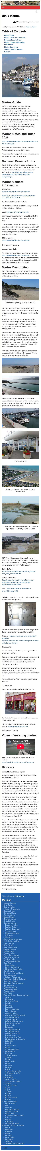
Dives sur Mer (10, 1113)
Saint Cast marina (10, 975)
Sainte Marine (10, 1051)
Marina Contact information (14, 42)
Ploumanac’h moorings (11, 957)
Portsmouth (9, 1139)
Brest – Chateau (10, 1011)
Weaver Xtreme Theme (31, 1148)
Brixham (8, 1127)
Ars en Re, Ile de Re (14, 1071)
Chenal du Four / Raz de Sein (15, 1015)
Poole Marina (9, 1137)
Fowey (7, 1133)
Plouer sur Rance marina (13, 969)
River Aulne (9, 999)
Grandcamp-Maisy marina (14, 1115)
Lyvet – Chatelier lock (12, 967)
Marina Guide (9, 35)
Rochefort (8, 1075)
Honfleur (8, 1119)
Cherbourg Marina (10, 913)
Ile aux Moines (12, 1055)
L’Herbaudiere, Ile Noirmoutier (15, 1039)
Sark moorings (9, 985)
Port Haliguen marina (12, 1029)
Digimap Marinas (8, 896)
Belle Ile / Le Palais (11, 1001)
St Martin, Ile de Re (13, 1073)
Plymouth (8, 1135)
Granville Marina (9, 921)
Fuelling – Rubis (10, 927)
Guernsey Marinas (10, 923)
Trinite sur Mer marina (12, 1081)
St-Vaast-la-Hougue (12, 1123)
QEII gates (9, 935)
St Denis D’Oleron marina (14, 1021)
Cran (8, 1089)
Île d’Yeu (8, 1099)
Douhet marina (10, 1025)
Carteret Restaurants (12, 909)
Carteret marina (9, 907)
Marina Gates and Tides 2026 (14, 38)
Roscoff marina (9, 971)
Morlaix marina (9, 951)
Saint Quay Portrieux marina (13, 983)
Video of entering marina (13, 49)
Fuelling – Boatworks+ (12, 929)
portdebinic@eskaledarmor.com (18, 212)
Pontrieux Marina (9, 959)
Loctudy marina (10, 1045)
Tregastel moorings (10, 989)
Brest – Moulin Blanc (12, 1009)
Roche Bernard (12, 1097)
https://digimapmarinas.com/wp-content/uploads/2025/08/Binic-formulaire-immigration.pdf (18, 174)
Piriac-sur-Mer (10, 1061)
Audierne (8, 997)
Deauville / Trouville (12, 1111)
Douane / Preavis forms (12, 40)
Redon (9, 1093)
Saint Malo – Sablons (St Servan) (15, 979)
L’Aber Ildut (9, 1041)
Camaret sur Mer (11, 1013)
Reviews (7, 52)
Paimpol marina (9, 953)
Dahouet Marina (9, 915)
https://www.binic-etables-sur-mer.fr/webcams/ (18, 762)
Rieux (9, 1095)
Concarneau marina (12, 1017)
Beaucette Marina (11, 925)
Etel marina (9, 1027)
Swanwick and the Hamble (14, 1143)
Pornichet (8, 1065)
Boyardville (9, 1007)
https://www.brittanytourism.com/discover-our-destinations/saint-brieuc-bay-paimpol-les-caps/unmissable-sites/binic (18, 582)
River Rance (8, 963)
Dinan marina (9, 965)
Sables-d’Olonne (11, 1079)
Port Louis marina (13, 1049)
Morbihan (8, 1053)
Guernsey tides (10, 931)
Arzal (8, 1087)
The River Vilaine (11, 1085)
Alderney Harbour (10, 903)
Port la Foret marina (12, 1031)
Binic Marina (8, 905)
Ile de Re (8, 1069)
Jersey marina (9, 943)
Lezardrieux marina (10, 947)
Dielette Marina (9, 917)
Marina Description (11, 47)
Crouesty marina (11, 1019)
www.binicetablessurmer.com (18, 726)
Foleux (9, 1091)
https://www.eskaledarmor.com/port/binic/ (16, 191)
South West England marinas (14, 1125)
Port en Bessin (10, 1103)
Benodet (8, 1003)
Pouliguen (8, 1067)
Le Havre (8, 1117)
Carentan (8, 1107)
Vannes (9, 1057)
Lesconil (8, 1043)
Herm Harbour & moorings (13, 939)
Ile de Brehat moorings (11, 941)
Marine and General (12, 933)
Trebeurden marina (10, 987)
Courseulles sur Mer (12, 1109)
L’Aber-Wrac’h (8, 945)
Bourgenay (9, 1005)
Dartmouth (9, 1129)
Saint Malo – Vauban (11, 981)
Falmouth (8, 1131)
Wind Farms (8, 993)
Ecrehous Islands (10, 919)
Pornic (7, 1063)
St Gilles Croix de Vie (12, 1033)
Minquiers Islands (10, 949)
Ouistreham (9, 1121)
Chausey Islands (9, 911)
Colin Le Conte (31, 27)
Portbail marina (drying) (12, 961)
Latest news (8, 45)
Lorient (7, 1047)
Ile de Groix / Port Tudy (13, 1037)
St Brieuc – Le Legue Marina (13, 973)
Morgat (7, 1059)
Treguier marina (9, 991)
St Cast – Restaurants (12, 977)
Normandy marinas (10, 1101)
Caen (7, 1105)
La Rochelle (9, 1077)
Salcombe (8, 1141)
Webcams (8, 937)
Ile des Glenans (10, 1035)
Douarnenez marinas (12, 1023)
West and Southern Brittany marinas (16, 995)
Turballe (8, 1083)
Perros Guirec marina (11, 955)
